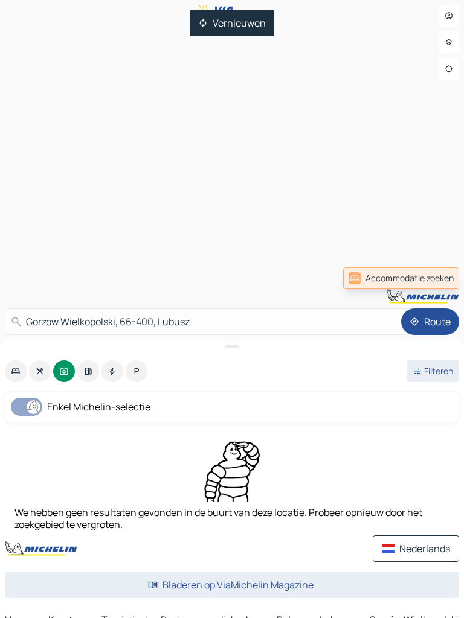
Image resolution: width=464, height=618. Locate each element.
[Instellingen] (449, 42)
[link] (432, 278)
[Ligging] (449, 69)
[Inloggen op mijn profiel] (449, 16)
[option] (16, 371)
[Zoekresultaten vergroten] (232, 346)
